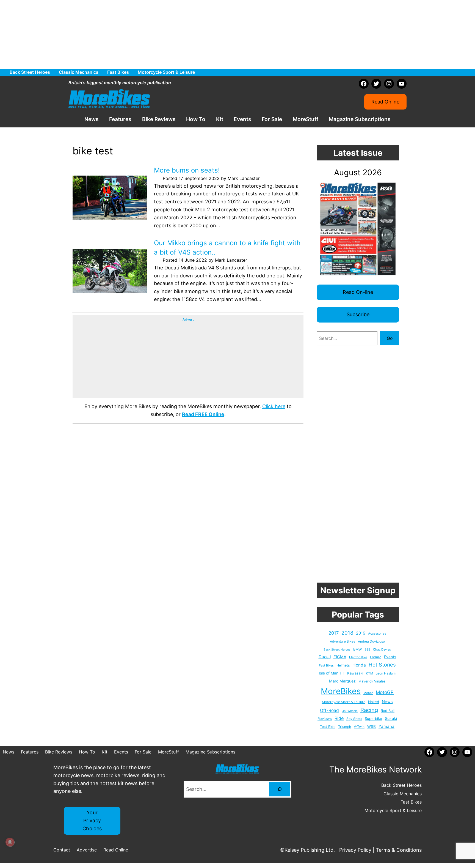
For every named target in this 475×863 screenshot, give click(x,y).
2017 (333, 633)
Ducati (325, 656)
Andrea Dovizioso (371, 641)
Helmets (343, 665)
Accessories (377, 633)
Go (390, 338)
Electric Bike (358, 657)
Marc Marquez (342, 681)
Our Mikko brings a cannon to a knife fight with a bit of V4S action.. (227, 247)
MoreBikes (341, 691)
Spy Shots (354, 719)
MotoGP (385, 692)
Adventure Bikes (342, 641)
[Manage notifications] (9, 842)
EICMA (339, 656)
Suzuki (391, 718)
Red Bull (387, 710)
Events (390, 656)
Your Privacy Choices (92, 820)
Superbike (373, 718)
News (387, 701)
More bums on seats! (187, 170)
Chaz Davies (382, 649)
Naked (373, 702)
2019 (360, 633)
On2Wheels (350, 711)
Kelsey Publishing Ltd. (310, 850)
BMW (357, 649)
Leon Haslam (386, 673)
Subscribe (358, 314)
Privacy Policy (355, 850)
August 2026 (358, 172)
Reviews (324, 718)
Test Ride (327, 727)
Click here (273, 406)
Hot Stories (382, 665)
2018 (347, 633)
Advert (188, 319)
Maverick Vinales (371, 681)
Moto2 (368, 693)
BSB (367, 649)
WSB (371, 726)
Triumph (344, 727)
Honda (359, 665)
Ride (339, 718)
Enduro (375, 657)
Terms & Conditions (399, 850)
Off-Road (329, 710)
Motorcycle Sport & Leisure (343, 702)
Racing (369, 709)
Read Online (385, 102)
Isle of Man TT (331, 673)
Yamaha (386, 726)
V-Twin (359, 727)
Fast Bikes (326, 665)
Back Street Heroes (337, 649)
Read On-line (358, 292)
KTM (369, 673)
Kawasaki (355, 673)
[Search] (279, 789)
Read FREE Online (203, 414)
